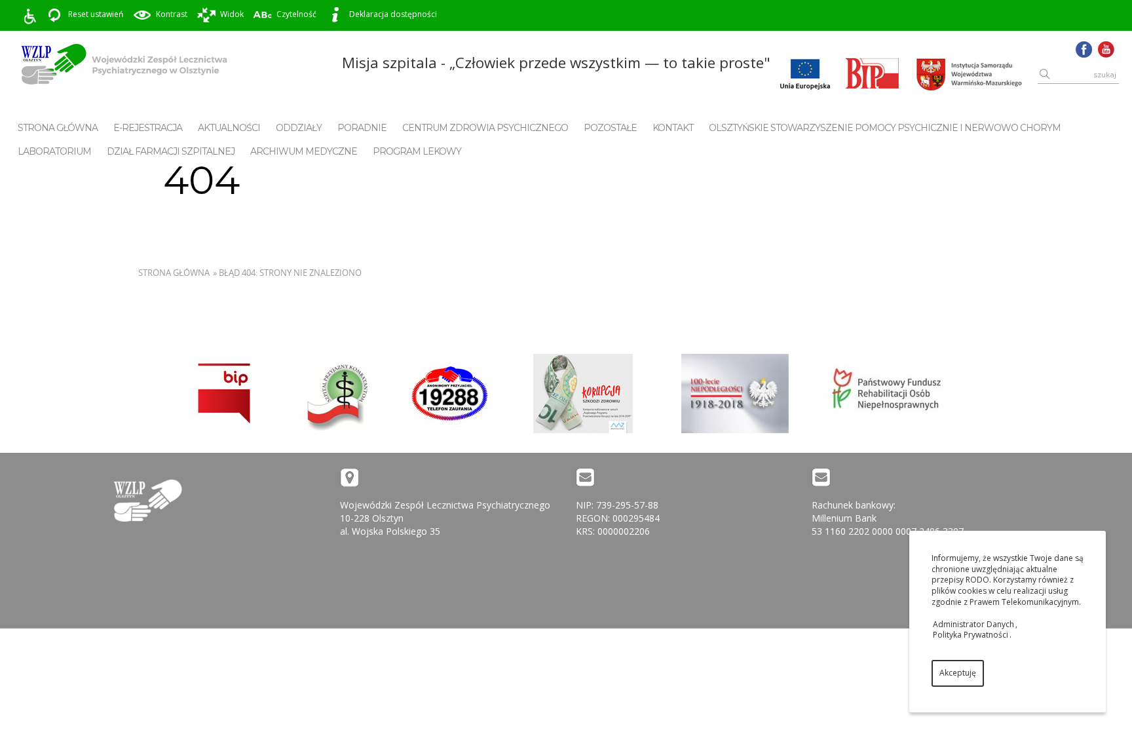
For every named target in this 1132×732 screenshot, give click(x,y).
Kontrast (171, 14)
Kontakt (672, 128)
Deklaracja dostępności (393, 14)
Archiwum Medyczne (303, 151)
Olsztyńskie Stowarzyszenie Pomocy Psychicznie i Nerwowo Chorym (885, 128)
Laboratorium (54, 151)
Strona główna (58, 128)
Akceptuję (957, 672)
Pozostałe (610, 128)
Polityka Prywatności (970, 634)
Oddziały (299, 128)
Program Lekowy (417, 151)
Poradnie (362, 128)
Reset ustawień (95, 14)
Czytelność (296, 14)
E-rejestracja (147, 128)
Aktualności (229, 128)
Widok (232, 14)
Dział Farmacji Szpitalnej (171, 151)
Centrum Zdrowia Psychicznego (485, 128)
